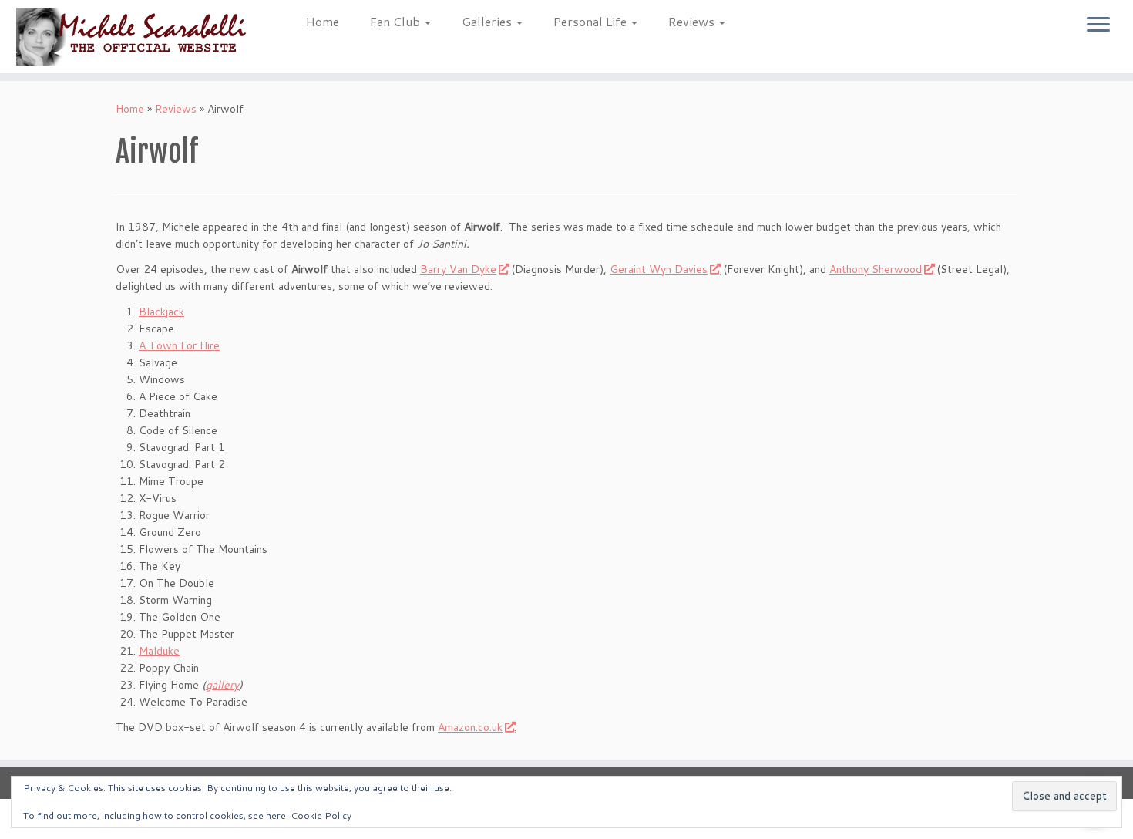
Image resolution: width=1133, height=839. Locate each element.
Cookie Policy (321, 815)
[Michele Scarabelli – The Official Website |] (130, 37)
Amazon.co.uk (470, 727)
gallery (222, 684)
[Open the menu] (1098, 25)
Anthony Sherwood (875, 269)
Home (322, 21)
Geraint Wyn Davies (659, 269)
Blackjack (161, 311)
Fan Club (396, 21)
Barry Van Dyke (458, 269)
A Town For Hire (179, 345)
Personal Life (591, 21)
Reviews (693, 21)
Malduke (159, 651)
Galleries (488, 21)
